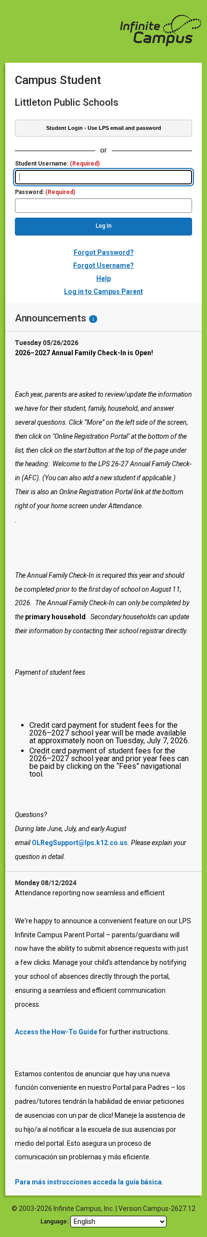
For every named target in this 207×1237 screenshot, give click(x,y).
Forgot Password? (104, 252)
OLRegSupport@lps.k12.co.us (80, 843)
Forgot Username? (103, 265)
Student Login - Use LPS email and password (103, 128)
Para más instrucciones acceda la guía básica (88, 1182)
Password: (45, 192)
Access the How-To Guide (56, 1032)
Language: (54, 1221)
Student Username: (57, 164)
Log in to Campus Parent (103, 291)
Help (103, 278)
